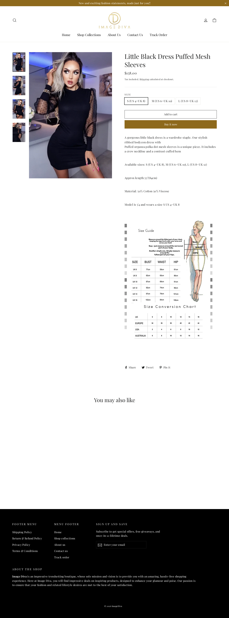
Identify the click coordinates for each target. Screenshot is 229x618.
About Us (114, 35)
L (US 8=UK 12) (188, 101)
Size (128, 94)
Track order (61, 557)
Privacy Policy (21, 544)
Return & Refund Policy (27, 538)
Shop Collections (89, 35)
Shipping (144, 79)
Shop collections (64, 538)
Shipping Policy (22, 532)
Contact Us (135, 35)
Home (66, 35)
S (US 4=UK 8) (136, 101)
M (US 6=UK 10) (162, 101)
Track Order (158, 35)
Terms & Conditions (25, 551)
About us (59, 544)
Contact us (61, 551)
